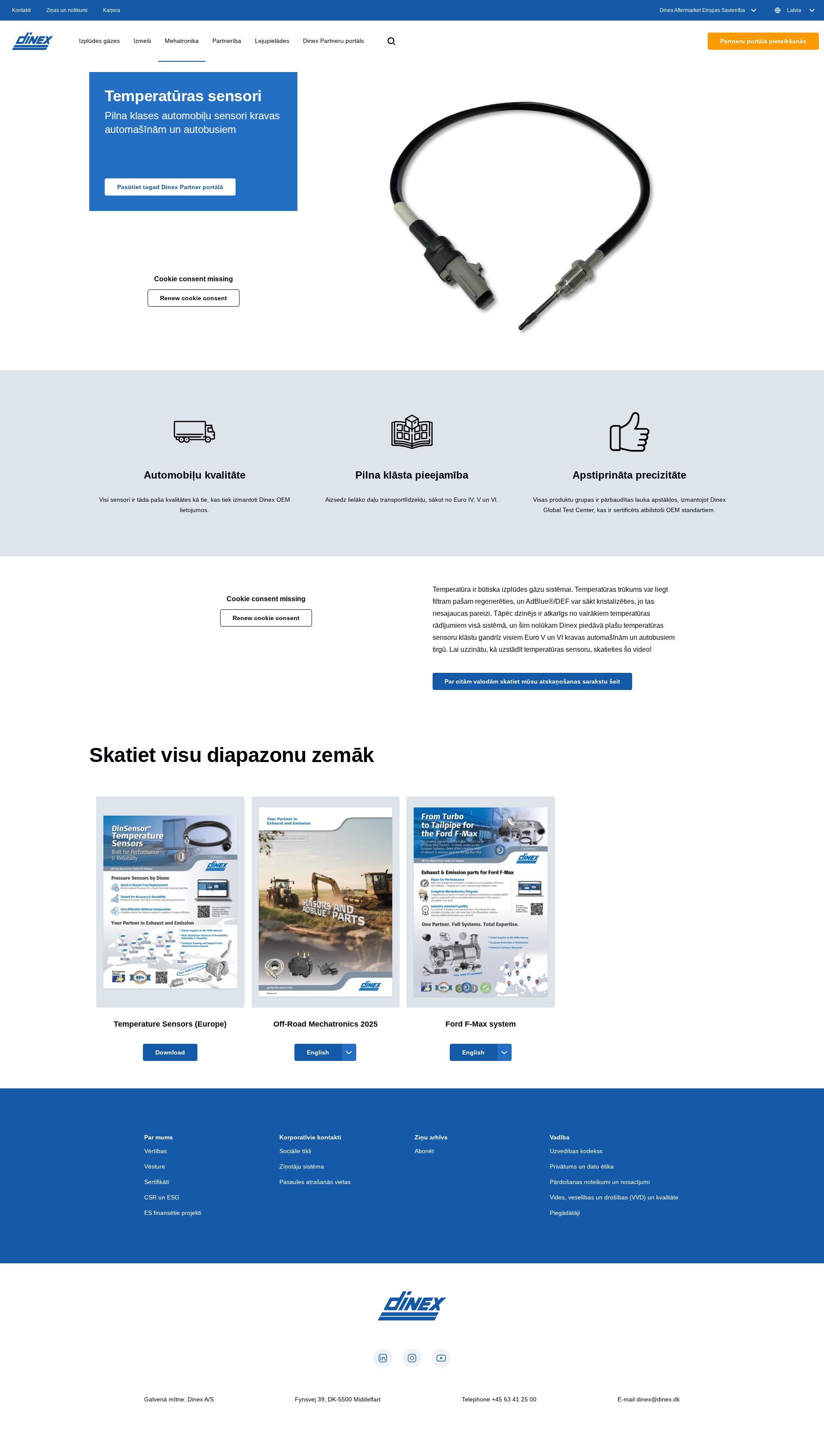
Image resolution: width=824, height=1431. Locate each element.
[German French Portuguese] (349, 1052)
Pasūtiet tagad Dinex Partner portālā (170, 187)
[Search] (391, 41)
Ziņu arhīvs (431, 1137)
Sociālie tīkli (295, 1151)
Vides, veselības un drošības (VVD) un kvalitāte (614, 1197)
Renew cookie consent (193, 298)
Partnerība (226, 40)
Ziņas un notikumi (67, 10)
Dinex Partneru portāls (333, 40)
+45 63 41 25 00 (514, 1399)
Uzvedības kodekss (576, 1151)
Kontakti (21, 10)
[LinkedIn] (382, 1358)
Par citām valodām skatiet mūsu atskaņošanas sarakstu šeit (532, 681)
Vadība (560, 1137)
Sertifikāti (156, 1181)
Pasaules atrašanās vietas (315, 1181)
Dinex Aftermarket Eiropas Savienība (702, 10)
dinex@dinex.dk (658, 1399)
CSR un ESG (161, 1197)
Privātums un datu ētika (582, 1166)
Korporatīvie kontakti (310, 1137)
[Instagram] (412, 1358)
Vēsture (154, 1166)
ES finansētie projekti (172, 1212)
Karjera (111, 10)
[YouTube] (441, 1358)
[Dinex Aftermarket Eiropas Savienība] (32, 41)
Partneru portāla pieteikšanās (763, 41)
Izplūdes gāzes (99, 40)
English (318, 1052)
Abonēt (424, 1151)
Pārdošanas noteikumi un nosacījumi (600, 1181)
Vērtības (155, 1151)
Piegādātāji (565, 1212)
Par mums (158, 1137)
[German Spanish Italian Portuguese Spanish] (504, 1052)
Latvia (794, 10)
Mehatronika (182, 40)
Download (170, 1052)
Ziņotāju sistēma (301, 1166)
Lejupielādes (272, 40)
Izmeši (142, 40)
